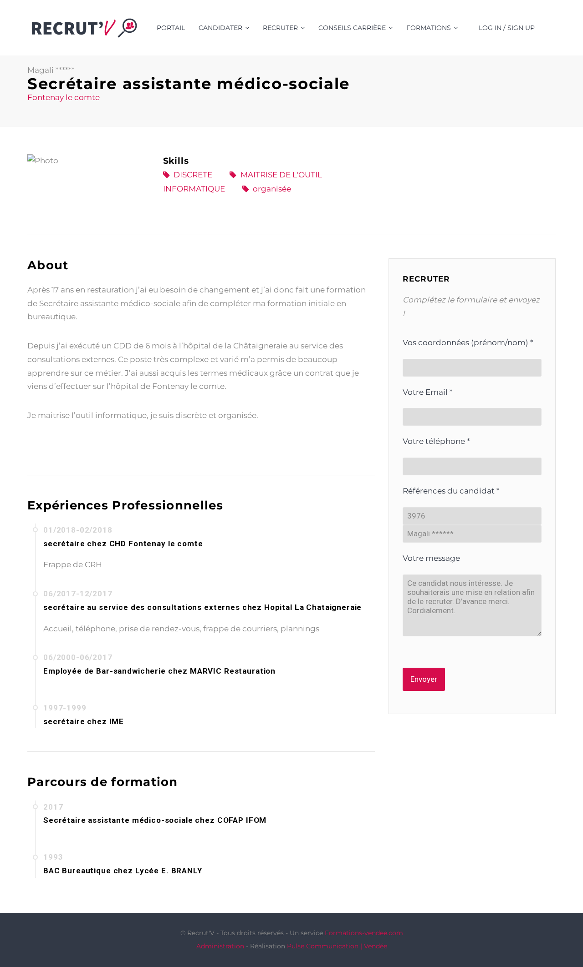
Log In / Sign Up (507, 28)
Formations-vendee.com (364, 933)
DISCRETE (193, 174)
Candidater (220, 28)
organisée (272, 188)
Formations (428, 28)
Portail (171, 28)
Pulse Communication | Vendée (337, 946)
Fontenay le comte (63, 97)
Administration (220, 946)
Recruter (280, 28)
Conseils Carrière (352, 28)
